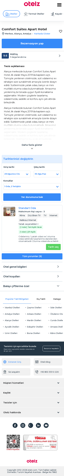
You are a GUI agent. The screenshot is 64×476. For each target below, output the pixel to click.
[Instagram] (22, 425)
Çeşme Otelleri (34, 307)
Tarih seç (53, 246)
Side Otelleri (56, 307)
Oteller (13, 13)
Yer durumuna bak (32, 197)
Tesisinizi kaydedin (51, 348)
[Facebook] (15, 425)
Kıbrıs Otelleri (56, 333)
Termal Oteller (36, 13)
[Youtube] (46, 425)
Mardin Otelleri (34, 320)
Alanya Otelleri (12, 320)
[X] (30, 425)
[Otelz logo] (32, 5)
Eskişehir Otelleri (35, 327)
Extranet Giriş (14, 362)
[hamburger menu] (59, 4)
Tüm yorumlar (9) (32, 256)
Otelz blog (45, 362)
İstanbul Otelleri (12, 307)
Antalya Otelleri (12, 314)
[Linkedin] (38, 425)
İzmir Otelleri (11, 333)
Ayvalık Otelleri (12, 327)
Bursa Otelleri (33, 333)
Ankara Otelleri (34, 314)
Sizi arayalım (14, 372)
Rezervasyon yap (32, 43)
